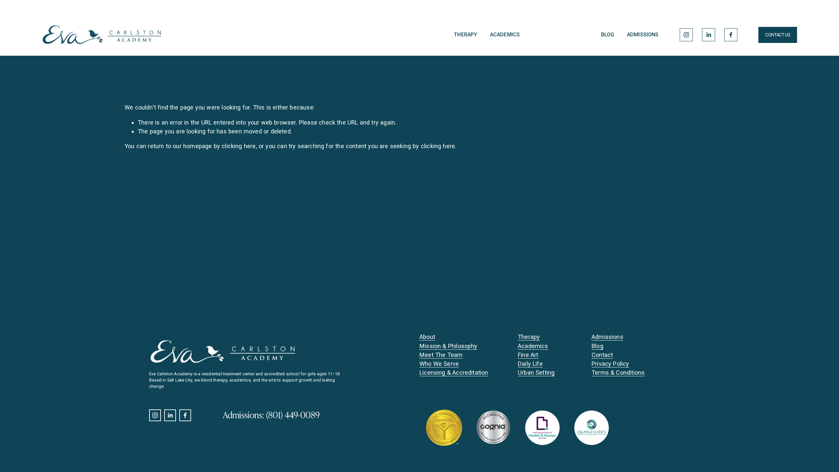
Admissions (643, 34)
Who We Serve (439, 363)
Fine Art (528, 354)
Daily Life (530, 363)
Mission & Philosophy (449, 346)
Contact (602, 354)
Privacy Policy (610, 363)
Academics (505, 34)
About (427, 336)
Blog (608, 34)
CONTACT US (777, 35)
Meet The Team (441, 354)
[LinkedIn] (708, 34)
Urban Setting (536, 372)
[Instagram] (686, 34)
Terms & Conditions (618, 372)
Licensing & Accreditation (454, 372)
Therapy (465, 34)
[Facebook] (730, 34)
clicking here (239, 146)
